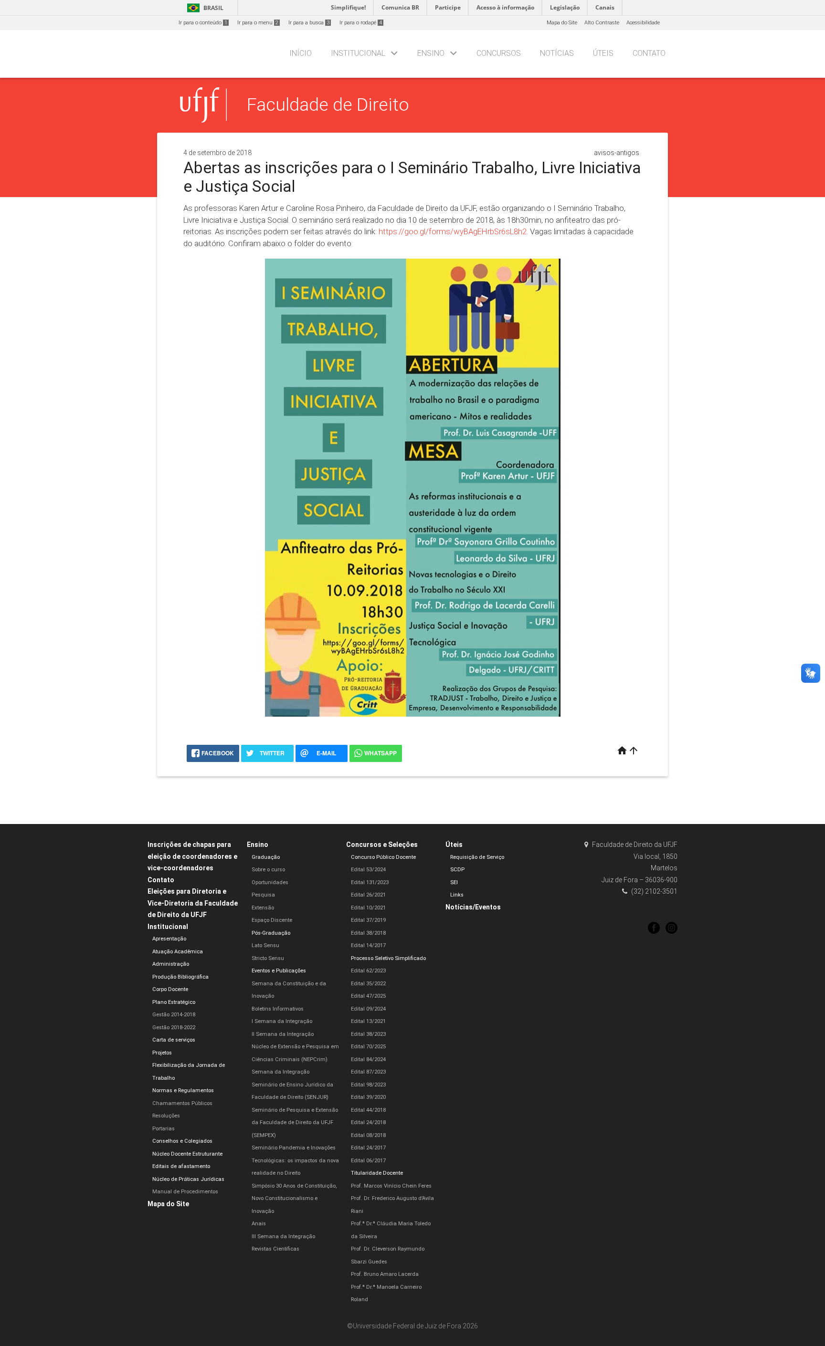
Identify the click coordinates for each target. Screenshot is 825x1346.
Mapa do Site (562, 23)
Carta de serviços (173, 1040)
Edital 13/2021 (368, 1021)
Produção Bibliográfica (180, 977)
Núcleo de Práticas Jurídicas (188, 1179)
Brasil (203, 8)
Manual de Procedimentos (185, 1192)
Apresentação (169, 939)
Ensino (430, 53)
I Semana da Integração (282, 1021)
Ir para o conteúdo (203, 23)
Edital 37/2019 (368, 920)
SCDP (457, 869)
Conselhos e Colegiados (182, 1141)
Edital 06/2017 (368, 1161)
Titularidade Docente (377, 1173)
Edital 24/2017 (368, 1148)
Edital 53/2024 (368, 869)
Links (457, 895)
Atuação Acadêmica (177, 952)
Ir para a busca (308, 23)
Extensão (263, 908)
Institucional (358, 53)
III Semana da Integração (283, 1236)
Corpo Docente (170, 989)
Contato (649, 53)
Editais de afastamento (181, 1166)
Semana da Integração (280, 1072)
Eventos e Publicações (279, 971)
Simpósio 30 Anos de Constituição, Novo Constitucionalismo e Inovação (294, 1198)
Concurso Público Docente (383, 857)
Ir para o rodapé (360, 23)
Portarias (163, 1129)
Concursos (498, 53)
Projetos (162, 1053)
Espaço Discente (272, 920)
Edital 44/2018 (368, 1110)
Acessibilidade (643, 23)
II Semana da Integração (283, 1034)
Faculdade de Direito (328, 104)
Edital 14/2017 (368, 945)
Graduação (266, 857)
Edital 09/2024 (368, 1009)
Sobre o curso (268, 869)
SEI (454, 882)
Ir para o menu (257, 23)
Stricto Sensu (268, 958)
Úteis (603, 53)
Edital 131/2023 (370, 882)
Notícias (557, 53)
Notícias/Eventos (473, 907)
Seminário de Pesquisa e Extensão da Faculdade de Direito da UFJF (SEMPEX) (295, 1122)
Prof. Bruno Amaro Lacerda (385, 1274)
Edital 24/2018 (368, 1122)
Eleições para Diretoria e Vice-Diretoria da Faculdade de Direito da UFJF (193, 902)
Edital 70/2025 (368, 1046)
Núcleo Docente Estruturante (187, 1154)
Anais (259, 1224)
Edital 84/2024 (368, 1059)
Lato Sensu (265, 945)
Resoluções (166, 1116)
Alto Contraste (601, 23)
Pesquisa (263, 895)
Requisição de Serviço (477, 857)
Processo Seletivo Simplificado (388, 958)
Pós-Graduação (271, 933)
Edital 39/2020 (368, 1097)
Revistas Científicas (275, 1249)
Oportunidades (270, 882)
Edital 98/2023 (368, 1085)
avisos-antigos (616, 153)
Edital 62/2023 (368, 971)
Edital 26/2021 (368, 895)
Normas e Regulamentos (183, 1090)
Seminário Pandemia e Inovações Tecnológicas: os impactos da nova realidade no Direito (295, 1160)
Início (300, 53)
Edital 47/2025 (368, 996)
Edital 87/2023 (368, 1072)
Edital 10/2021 (368, 908)
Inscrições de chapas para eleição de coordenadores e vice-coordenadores (192, 856)
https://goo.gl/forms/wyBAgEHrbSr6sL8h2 (453, 231)
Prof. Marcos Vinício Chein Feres (391, 1186)
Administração (170, 964)
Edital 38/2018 (368, 933)
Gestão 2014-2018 (173, 1015)
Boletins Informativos (278, 1009)
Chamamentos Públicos (182, 1103)
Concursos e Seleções (382, 844)
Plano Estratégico (173, 1002)
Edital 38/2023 (368, 1034)
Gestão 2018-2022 (173, 1027)
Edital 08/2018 (368, 1135)
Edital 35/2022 (368, 984)
